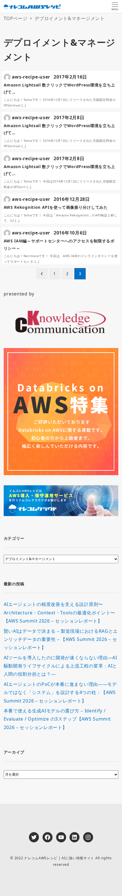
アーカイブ (14, 752)
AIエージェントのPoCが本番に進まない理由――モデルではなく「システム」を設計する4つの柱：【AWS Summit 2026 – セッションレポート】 (60, 692)
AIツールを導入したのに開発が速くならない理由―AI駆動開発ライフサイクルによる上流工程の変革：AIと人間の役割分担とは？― (60, 665)
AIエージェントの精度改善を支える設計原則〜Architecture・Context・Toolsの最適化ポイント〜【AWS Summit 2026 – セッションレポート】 (59, 612)
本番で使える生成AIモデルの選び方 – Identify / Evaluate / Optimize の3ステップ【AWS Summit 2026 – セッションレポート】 (57, 719)
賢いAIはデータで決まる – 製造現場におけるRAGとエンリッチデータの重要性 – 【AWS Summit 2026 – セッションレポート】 (61, 639)
